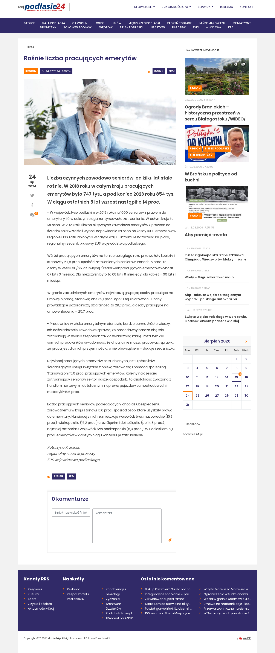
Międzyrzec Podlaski (144, 23)
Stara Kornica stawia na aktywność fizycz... (169, 604)
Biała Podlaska (53, 23)
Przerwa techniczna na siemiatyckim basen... (228, 608)
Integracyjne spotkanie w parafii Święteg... (169, 594)
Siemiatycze (242, 23)
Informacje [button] (143, 7)
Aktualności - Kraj (41, 608)
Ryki (196, 27)
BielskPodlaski (201, 155)
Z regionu (35, 589)
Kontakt (246, 7)
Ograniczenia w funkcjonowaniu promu (228, 594)
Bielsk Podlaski (131, 27)
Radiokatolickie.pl (119, 613)
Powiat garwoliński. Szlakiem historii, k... (169, 608)
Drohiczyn (48, 27)
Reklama (226, 7)
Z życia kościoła (40, 604)
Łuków (116, 23)
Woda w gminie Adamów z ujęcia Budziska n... (228, 599)
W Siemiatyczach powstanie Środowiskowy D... (228, 613)
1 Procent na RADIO (119, 618)
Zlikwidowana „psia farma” (165, 599)
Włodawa (213, 27)
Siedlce (29, 23)
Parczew (179, 27)
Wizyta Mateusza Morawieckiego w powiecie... (228, 589)
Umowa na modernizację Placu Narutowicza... (228, 604)
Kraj (21, 7)
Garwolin (79, 23)
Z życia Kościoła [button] (175, 7)
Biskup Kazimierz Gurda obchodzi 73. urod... (169, 589)
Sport (32, 599)
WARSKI (247, 638)
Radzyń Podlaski (179, 23)
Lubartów (157, 27)
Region (30, 71)
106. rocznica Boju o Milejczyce (167, 613)
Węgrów (106, 27)
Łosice (99, 23)
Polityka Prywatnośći (98, 638)
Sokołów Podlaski (77, 27)
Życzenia (113, 599)
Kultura (33, 594)
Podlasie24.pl (193, 434)
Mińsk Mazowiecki (212, 23)
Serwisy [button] (204, 7)
